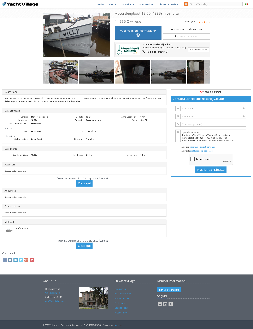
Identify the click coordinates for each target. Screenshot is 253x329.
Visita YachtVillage (122, 293)
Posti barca (128, 4)
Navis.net (118, 325)
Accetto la (198, 151)
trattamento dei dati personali (202, 147)
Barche (100, 4)
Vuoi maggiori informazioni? (138, 30)
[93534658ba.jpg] (61, 72)
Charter (113, 4)
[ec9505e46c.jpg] (97, 72)
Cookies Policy (121, 307)
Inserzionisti (120, 289)
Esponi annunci (121, 298)
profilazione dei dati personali (202, 151)
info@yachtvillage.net (55, 301)
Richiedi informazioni (169, 289)
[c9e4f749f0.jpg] (133, 72)
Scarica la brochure (187, 36)
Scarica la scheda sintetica (187, 29)
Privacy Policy (120, 312)
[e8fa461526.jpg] (169, 72)
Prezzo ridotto (146, 4)
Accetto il (198, 147)
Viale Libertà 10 (52, 292)
